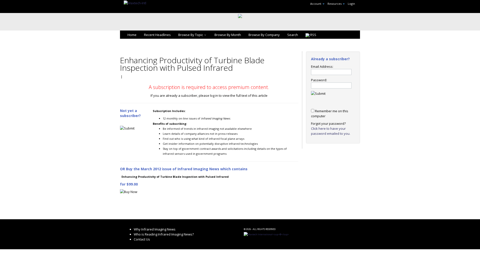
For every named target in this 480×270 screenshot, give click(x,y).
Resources (335, 4)
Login (351, 4)
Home (132, 34)
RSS (313, 34)
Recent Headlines (157, 34)
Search (292, 34)
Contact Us (142, 239)
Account (316, 4)
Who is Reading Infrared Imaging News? (164, 234)
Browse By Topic (190, 34)
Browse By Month (227, 34)
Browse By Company (264, 34)
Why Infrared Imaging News (155, 229)
